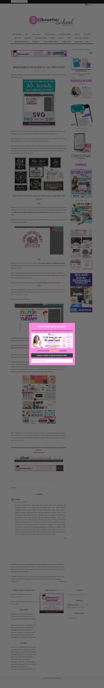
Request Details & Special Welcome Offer (52, 355)
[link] (52, 340)
